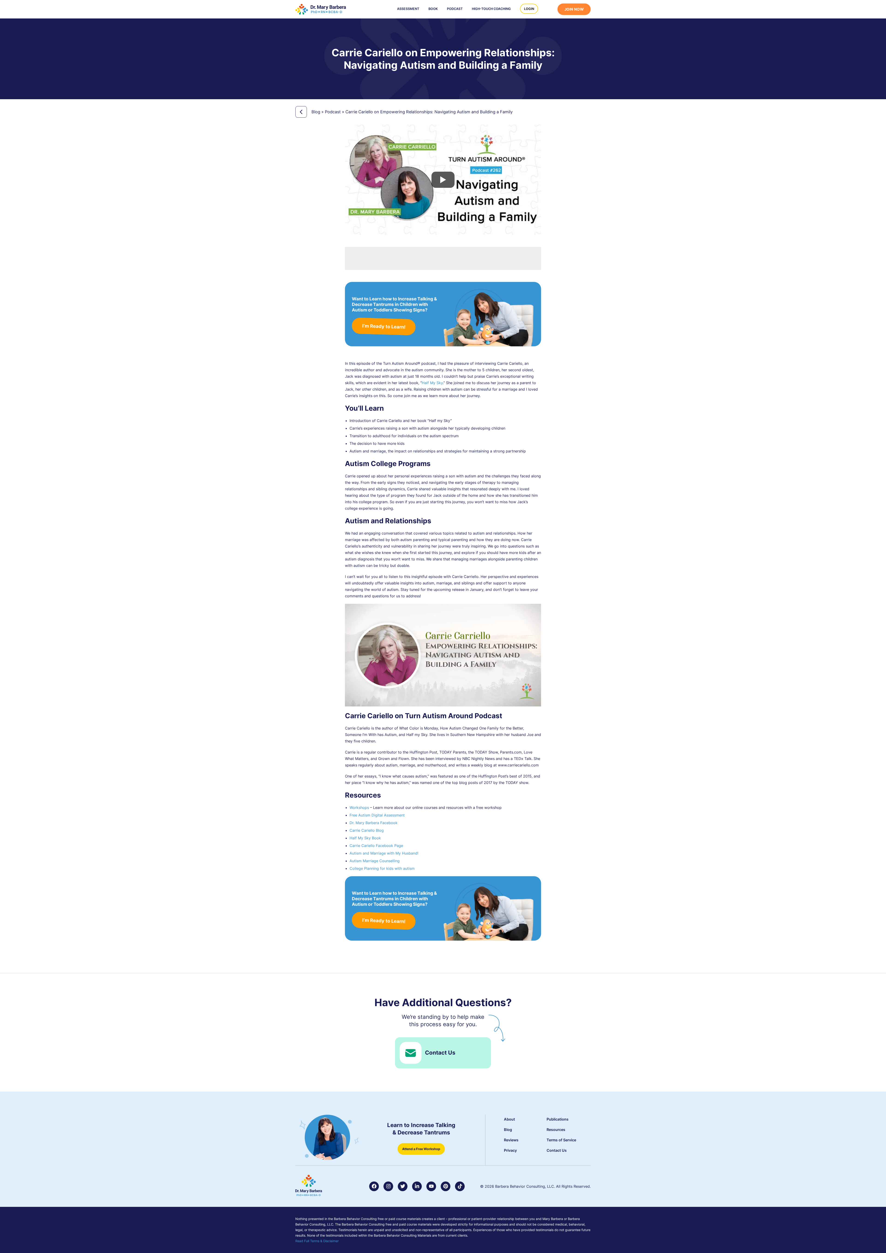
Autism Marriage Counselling (375, 860)
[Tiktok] (460, 1186)
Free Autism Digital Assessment (377, 815)
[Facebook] (374, 1186)
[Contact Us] (411, 1053)
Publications (558, 1119)
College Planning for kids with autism (382, 868)
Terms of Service (561, 1140)
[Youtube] (431, 1186)
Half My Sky (432, 382)
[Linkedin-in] (417, 1186)
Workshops (359, 807)
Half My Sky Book (365, 838)
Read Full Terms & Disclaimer (317, 1241)
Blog (315, 111)
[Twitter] (402, 1186)
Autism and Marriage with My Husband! (384, 853)
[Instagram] (388, 1186)
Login (529, 9)
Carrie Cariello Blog (367, 830)
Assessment (408, 9)
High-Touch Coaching (491, 9)
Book (433, 9)
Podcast (455, 9)
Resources (556, 1129)
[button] (550, 9)
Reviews (511, 1140)
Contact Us (440, 1052)
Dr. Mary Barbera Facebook (374, 822)
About (509, 1119)
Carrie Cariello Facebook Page (376, 845)
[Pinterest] (445, 1186)
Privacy (510, 1150)
